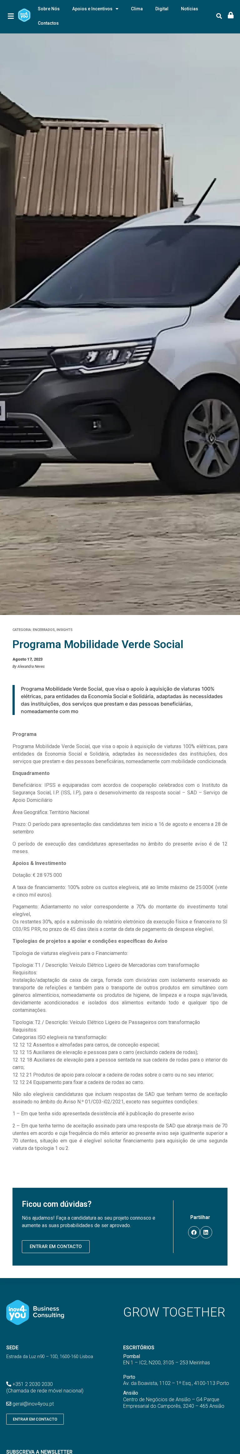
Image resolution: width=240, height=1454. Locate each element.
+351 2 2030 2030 (32, 1384)
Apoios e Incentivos (92, 8)
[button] (219, 16)
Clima (137, 8)
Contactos (48, 23)
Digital (161, 8)
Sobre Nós (49, 8)
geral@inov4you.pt (33, 1404)
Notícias (189, 8)
